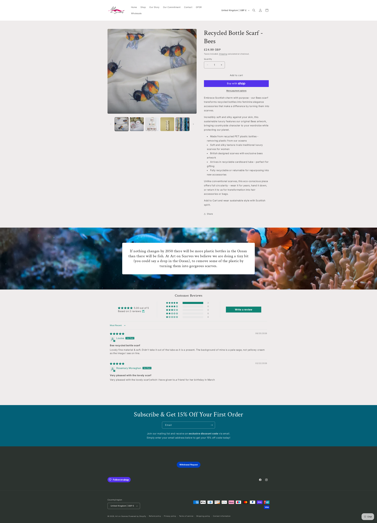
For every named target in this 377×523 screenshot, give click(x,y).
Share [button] (210, 214)
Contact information (222, 516)
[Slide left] (111, 124)
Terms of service (186, 516)
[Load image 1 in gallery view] (121, 124)
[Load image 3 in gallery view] (152, 124)
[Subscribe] (211, 425)
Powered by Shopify (137, 516)
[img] (117, 333)
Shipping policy (203, 516)
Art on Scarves (121, 516)
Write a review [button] (243, 309)
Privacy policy (170, 516)
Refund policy (155, 516)
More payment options (236, 90)
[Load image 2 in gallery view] (137, 124)
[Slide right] (193, 124)
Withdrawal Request (189, 465)
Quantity (208, 59)
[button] (254, 10)
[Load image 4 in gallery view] (167, 124)
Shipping (223, 54)
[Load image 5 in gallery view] (182, 124)
